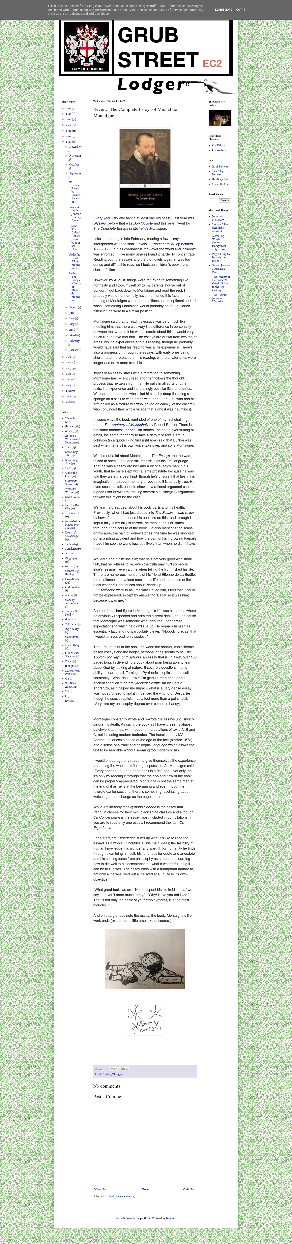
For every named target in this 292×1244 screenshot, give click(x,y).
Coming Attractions (71, 601)
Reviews (107, 1074)
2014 (69, 385)
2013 (68, 391)
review (68, 431)
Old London (72, 587)
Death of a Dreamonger (72, 534)
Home (145, 1189)
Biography (71, 558)
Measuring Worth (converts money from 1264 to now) (219, 242)
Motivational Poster (72, 672)
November (75, 156)
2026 (69, 108)
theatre (69, 619)
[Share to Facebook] (123, 1069)
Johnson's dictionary (218, 218)
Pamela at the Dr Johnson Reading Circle (75, 213)
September (75, 173)
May (72, 324)
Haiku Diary (72, 645)
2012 (69, 396)
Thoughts (117, 1074)
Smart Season (72, 497)
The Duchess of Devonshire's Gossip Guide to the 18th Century (221, 283)
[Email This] (112, 1069)
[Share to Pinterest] (127, 1069)
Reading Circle (220, 179)
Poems (69, 661)
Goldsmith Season (71, 482)
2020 (69, 142)
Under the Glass (71, 474)
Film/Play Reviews (217, 172)
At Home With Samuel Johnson (72, 439)
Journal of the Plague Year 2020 (73, 525)
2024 (69, 119)
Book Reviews (220, 166)
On (67, 679)
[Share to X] (120, 1069)
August (73, 307)
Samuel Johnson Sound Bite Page (221, 269)
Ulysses (99, 223)
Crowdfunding (72, 580)
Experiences (72, 513)
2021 (69, 136)
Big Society (72, 629)
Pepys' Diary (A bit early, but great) (221, 257)
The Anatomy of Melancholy (126, 424)
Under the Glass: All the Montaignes (74, 261)
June (72, 318)
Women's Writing (70, 490)
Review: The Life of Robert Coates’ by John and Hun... (74, 237)
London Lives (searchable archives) (220, 228)
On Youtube (219, 150)
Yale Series (71, 624)
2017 (69, 368)
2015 (68, 379)
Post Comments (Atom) (122, 1196)
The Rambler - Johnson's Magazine (220, 298)
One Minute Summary (72, 654)
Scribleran (71, 549)
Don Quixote (143, 223)
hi (66, 696)
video (68, 468)
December (75, 147)
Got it (240, 9)
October (74, 165)
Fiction (69, 544)
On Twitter (218, 145)
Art (67, 553)
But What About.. (70, 685)
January (74, 350)
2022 (69, 131)
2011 (68, 402)
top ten (69, 566)
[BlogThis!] (116, 1069)
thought (69, 666)
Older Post (189, 1189)
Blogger (170, 1218)
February (74, 341)
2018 (69, 362)
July (72, 313)
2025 (69, 114)
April (72, 330)
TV (67, 691)
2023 (69, 125)
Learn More (223, 9)
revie (68, 701)
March (73, 335)
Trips (68, 447)
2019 (69, 357)
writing (69, 595)
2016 (69, 374)
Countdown (72, 637)
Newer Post (101, 1189)
